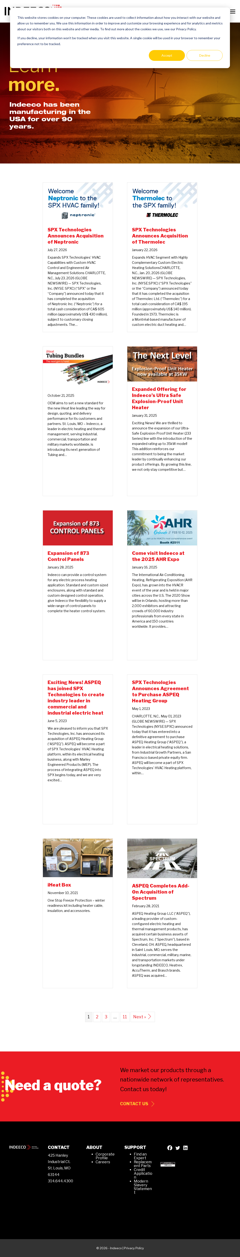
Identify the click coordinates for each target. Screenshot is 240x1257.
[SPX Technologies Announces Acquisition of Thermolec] (162, 201)
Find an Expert (140, 1156)
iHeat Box (59, 885)
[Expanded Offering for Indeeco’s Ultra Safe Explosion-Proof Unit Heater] (162, 363)
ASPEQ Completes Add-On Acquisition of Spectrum (160, 892)
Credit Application (143, 1173)
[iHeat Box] (78, 857)
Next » (139, 1016)
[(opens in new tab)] (168, 1164)
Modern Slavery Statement (143, 1187)
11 (125, 1016)
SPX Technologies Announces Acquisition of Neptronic (76, 236)
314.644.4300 (60, 1181)
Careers (103, 1162)
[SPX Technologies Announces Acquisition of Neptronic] (78, 201)
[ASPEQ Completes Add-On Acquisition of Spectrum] (162, 857)
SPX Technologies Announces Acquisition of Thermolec (160, 236)
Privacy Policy (134, 1248)
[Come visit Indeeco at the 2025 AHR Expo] (162, 527)
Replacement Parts (143, 1164)
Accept (166, 55)
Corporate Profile (105, 1156)
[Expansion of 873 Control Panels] (78, 527)
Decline (204, 55)
